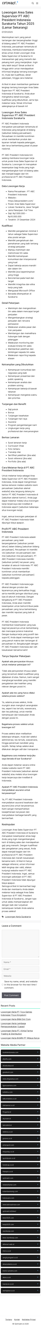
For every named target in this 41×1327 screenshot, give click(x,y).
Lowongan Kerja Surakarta (18, 916)
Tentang (8, 1319)
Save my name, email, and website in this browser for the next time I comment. (20, 984)
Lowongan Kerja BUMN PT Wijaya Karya (20, 1038)
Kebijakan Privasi (29, 1319)
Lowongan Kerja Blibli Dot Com (16, 1019)
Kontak (17, 1319)
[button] (33, 3)
